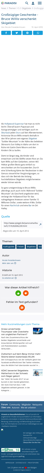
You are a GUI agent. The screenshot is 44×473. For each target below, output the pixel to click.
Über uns (5, 407)
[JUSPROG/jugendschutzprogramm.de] (10, 450)
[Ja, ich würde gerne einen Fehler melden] (22, 307)
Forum (4, 404)
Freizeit (20, 247)
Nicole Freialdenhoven (11, 260)
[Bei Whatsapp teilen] (38, 33)
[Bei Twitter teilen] (17, 33)
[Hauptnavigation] (40, 3)
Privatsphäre (33, 463)
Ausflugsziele (8, 247)
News (3, 8)
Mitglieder (26, 404)
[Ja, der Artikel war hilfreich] (18, 293)
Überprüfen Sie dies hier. (32, 442)
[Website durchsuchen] (27, 3)
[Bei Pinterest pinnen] (27, 33)
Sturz (18, 132)
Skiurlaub (5, 132)
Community (14, 404)
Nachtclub (14, 205)
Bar (30, 205)
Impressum (10, 463)
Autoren (15, 407)
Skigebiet (33, 138)
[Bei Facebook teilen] (6, 33)
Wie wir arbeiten (28, 407)
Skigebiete (26, 8)
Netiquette (37, 404)
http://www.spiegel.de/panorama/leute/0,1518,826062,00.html (21, 224)
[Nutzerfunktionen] (33, 3)
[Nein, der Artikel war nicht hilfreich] (26, 293)
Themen (12, 8)
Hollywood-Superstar (14, 123)
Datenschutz (21, 463)
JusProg (21, 456)
